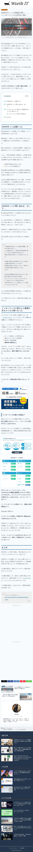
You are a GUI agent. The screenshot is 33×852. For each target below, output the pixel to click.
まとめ (9, 117)
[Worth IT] (16, 5)
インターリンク (7, 317)
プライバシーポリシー (13, 848)
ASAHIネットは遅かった (14, 101)
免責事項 (22, 848)
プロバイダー (4, 9)
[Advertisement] (16, 623)
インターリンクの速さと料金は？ (17, 113)
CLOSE (26, 95)
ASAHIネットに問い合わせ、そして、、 (16, 105)
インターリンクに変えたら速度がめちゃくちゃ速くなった (18, 110)
